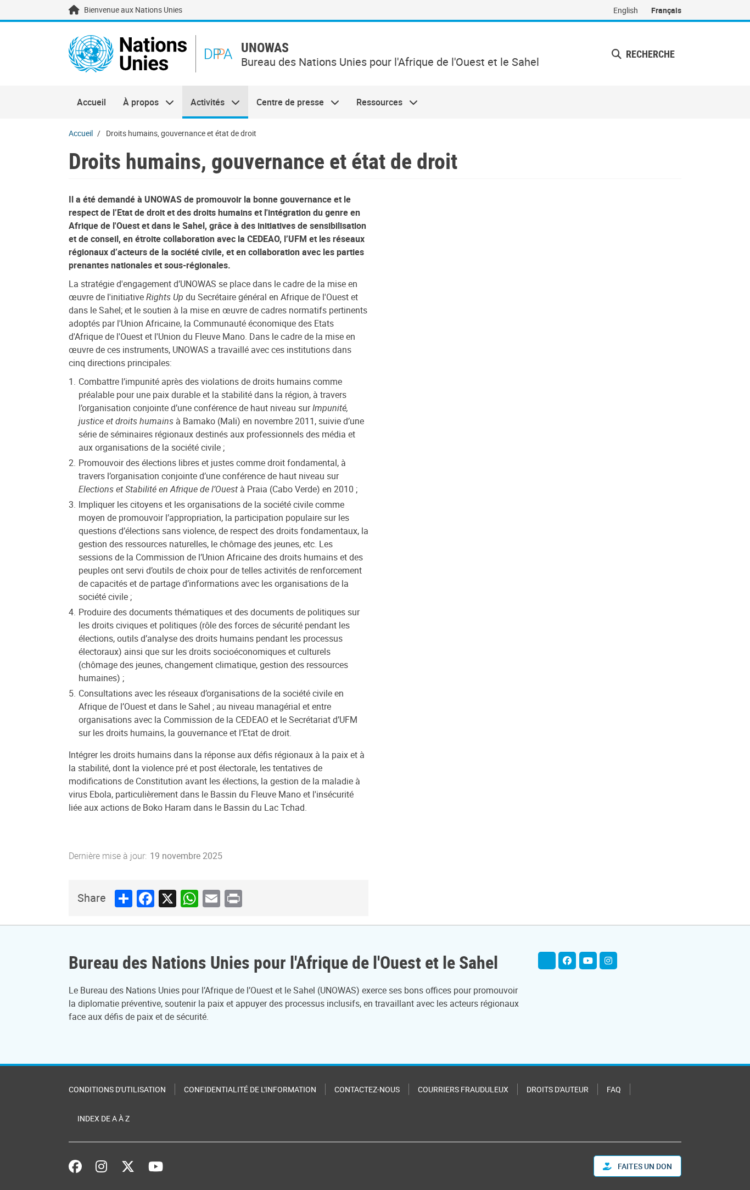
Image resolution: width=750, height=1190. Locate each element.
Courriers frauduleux (463, 1089)
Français (666, 10)
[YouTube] (588, 960)
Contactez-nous (367, 1089)
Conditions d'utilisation (117, 1089)
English (625, 10)
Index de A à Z (103, 1118)
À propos (136, 102)
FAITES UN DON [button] (644, 1166)
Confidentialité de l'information (250, 1089)
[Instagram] (608, 960)
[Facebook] (567, 960)
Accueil (91, 102)
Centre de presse (286, 102)
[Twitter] (547, 960)
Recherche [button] (649, 53)
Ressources (375, 102)
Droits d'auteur (558, 1089)
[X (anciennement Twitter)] (128, 1166)
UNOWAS (265, 47)
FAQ (614, 1089)
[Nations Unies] (128, 53)
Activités (203, 102)
